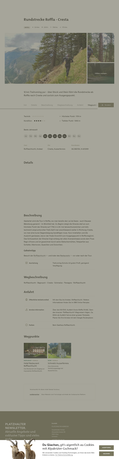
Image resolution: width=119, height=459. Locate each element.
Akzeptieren (106, 447)
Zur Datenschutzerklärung (64, 455)
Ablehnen (106, 453)
